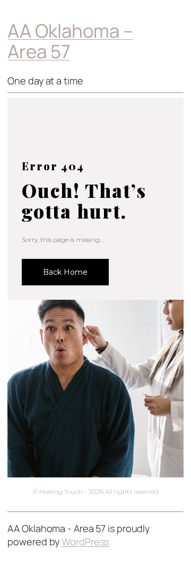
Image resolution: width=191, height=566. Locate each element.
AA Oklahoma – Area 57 (70, 41)
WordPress (85, 541)
